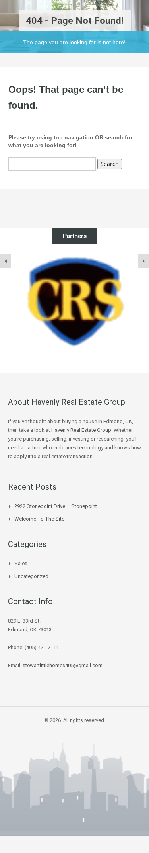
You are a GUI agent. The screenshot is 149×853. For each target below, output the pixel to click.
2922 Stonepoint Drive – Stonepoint (55, 506)
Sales (20, 563)
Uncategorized (31, 576)
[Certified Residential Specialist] (74, 300)
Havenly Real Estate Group (81, 430)
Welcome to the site (39, 519)
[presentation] (5, 261)
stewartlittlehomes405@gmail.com (63, 665)
